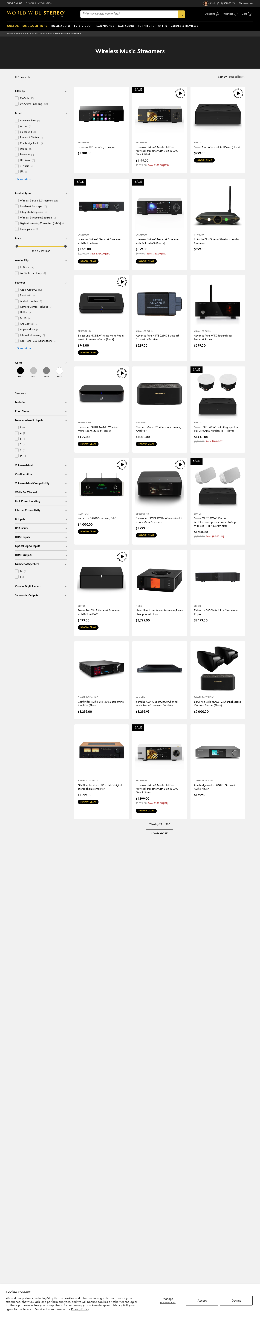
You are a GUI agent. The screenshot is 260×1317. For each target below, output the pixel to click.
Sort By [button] (222, 77)
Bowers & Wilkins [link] (31, 137)
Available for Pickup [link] (33, 273)
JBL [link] (23, 171)
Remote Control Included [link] (36, 307)
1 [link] (22, 427)
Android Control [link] (31, 301)
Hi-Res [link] (25, 312)
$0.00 (35, 251)
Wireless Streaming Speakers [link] (38, 218)
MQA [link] (25, 318)
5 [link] (22, 444)
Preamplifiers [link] (29, 229)
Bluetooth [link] (27, 295)
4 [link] (22, 433)
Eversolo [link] (27, 154)
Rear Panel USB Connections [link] (38, 341)
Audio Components (42, 33)
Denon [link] (25, 149)
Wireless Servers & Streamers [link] (39, 201)
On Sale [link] (27, 98)
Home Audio (22, 33)
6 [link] (22, 450)
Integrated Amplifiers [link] (33, 212)
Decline (236, 1300)
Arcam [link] (25, 126)
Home (10, 33)
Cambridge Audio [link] (31, 143)
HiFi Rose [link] (27, 160)
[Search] (181, 14)
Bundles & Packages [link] (33, 206)
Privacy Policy (80, 1309)
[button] (247, 14)
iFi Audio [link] (26, 166)
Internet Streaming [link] (32, 335)
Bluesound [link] (28, 132)
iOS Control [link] (28, 324)
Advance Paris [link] (30, 120)
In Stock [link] (27, 267)
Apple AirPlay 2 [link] (31, 290)
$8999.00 (45, 251)
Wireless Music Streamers (68, 33)
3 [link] (22, 439)
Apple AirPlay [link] (29, 329)
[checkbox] (17, 98)
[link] (20, 372)
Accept (202, 1300)
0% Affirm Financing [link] (34, 104)
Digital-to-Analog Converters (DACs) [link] (42, 223)
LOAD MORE (159, 833)
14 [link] (23, 456)
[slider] (16, 246)
